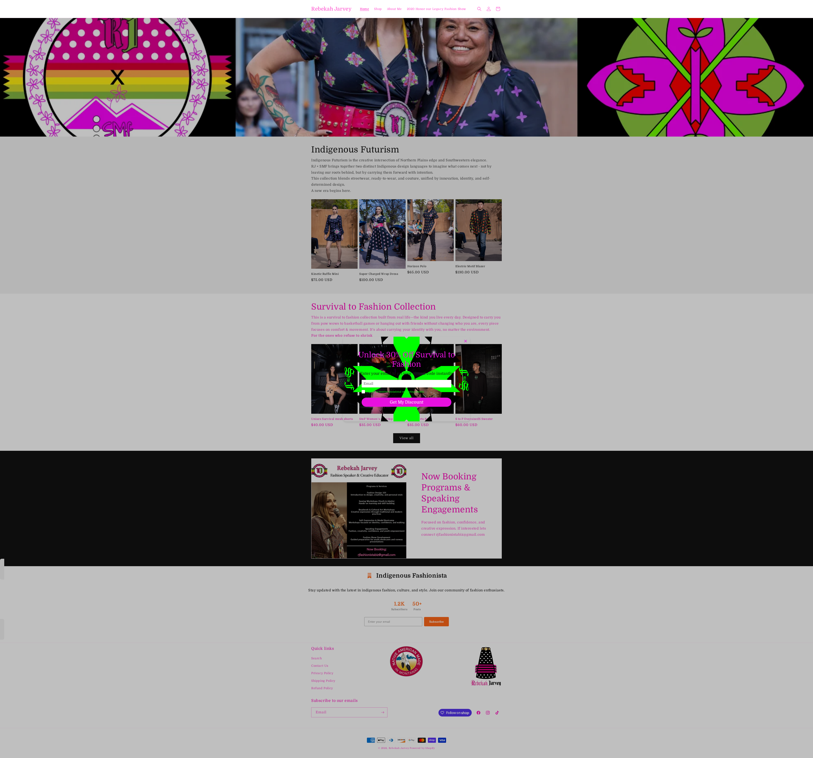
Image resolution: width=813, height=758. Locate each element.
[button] (479, 9)
